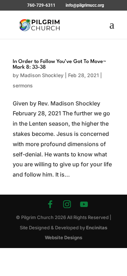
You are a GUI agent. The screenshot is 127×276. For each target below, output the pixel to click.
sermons (23, 85)
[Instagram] (67, 204)
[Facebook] (50, 204)
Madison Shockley (42, 75)
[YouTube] (84, 204)
